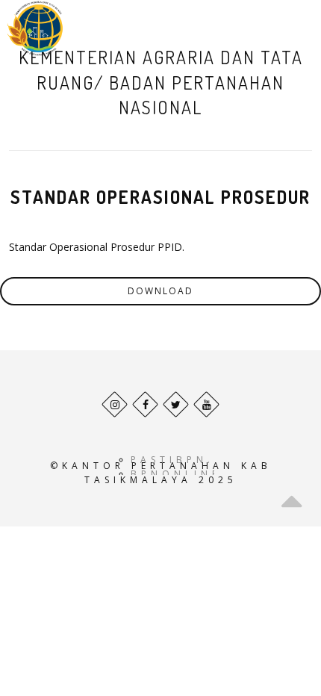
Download (160, 291)
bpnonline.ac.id (202, 473)
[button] (286, 28)
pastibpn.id (181, 459)
